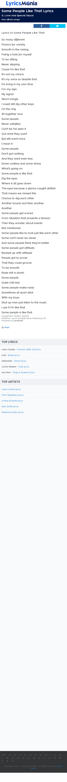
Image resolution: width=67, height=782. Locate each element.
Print (7, 327)
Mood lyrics (20, 361)
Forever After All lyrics (29, 350)
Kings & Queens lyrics (24, 373)
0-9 (3, 755)
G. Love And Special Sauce (18, 15)
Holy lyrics (24, 367)
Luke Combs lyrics (11, 389)
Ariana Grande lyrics (12, 401)
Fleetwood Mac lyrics (13, 412)
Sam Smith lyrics (10, 407)
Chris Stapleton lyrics (13, 395)
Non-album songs (11, 19)
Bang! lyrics (14, 355)
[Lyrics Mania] (33, 3)
